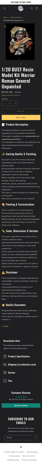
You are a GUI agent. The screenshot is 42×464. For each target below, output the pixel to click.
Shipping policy (13, 460)
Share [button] (6, 326)
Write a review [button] (20, 405)
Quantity (5, 99)
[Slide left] (16, 64)
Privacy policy (14, 456)
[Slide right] (26, 64)
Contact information (29, 460)
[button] (4, 8)
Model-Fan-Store (17, 452)
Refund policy (32, 452)
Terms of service (28, 456)
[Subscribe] (34, 437)
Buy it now (21, 118)
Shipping (4, 95)
